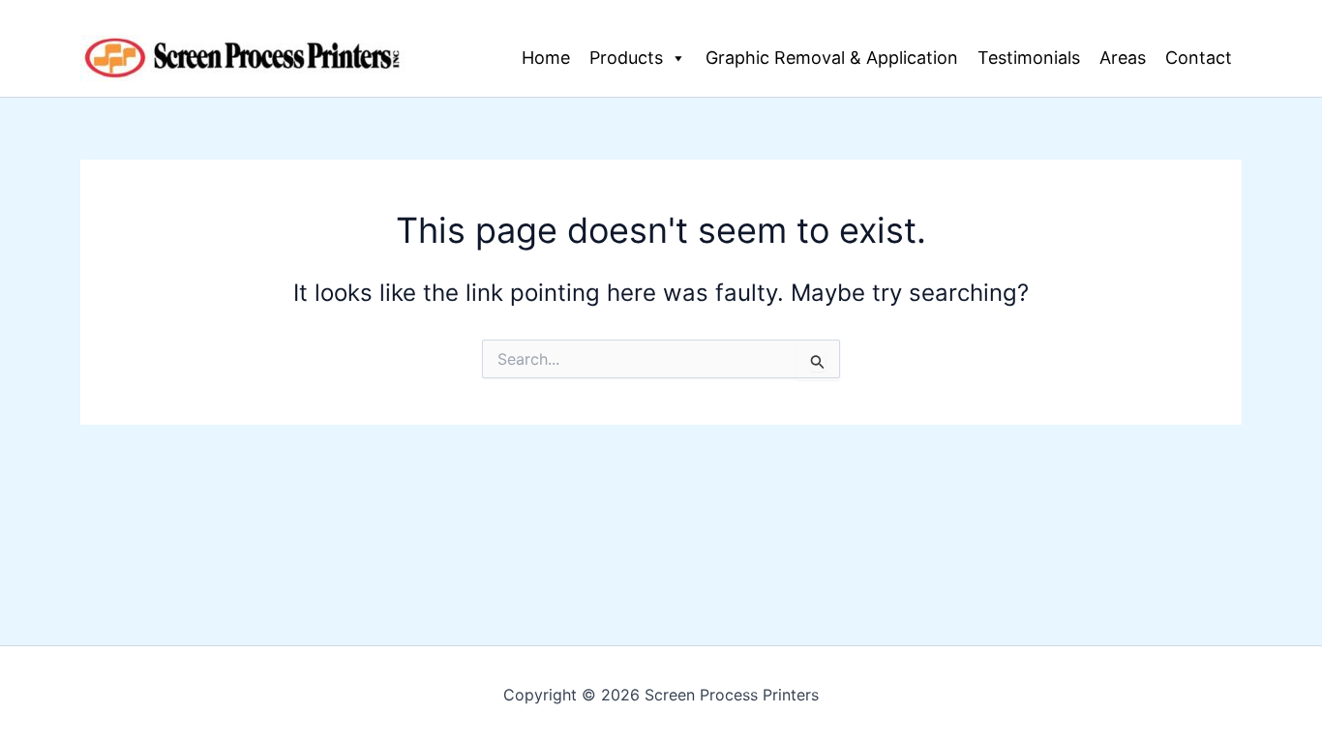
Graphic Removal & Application (832, 57)
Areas (1122, 57)
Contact (1198, 57)
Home (546, 57)
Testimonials (1028, 57)
